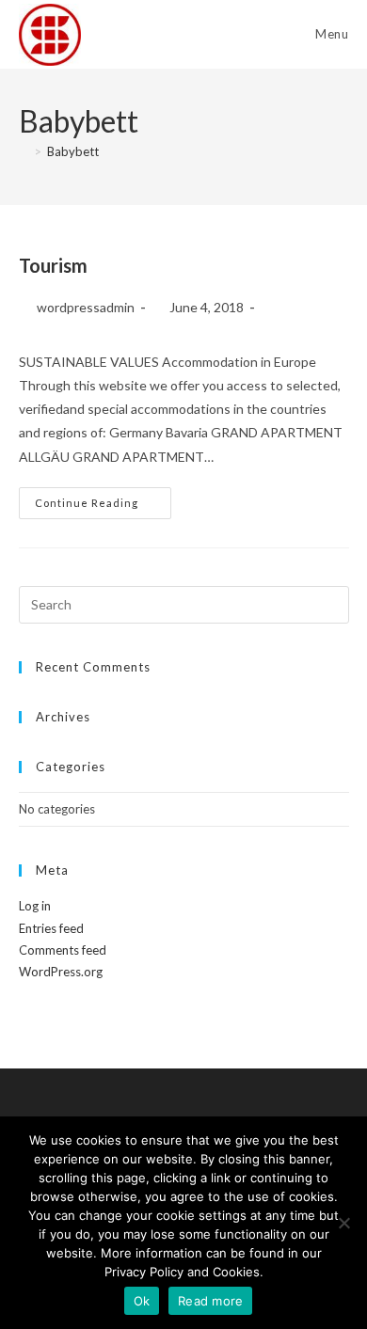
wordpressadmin (86, 307)
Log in (35, 905)
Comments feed (62, 949)
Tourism (53, 265)
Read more (210, 1300)
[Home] (23, 151)
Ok (142, 1300)
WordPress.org (61, 971)
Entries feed (51, 928)
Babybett (73, 151)
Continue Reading (103, 503)
